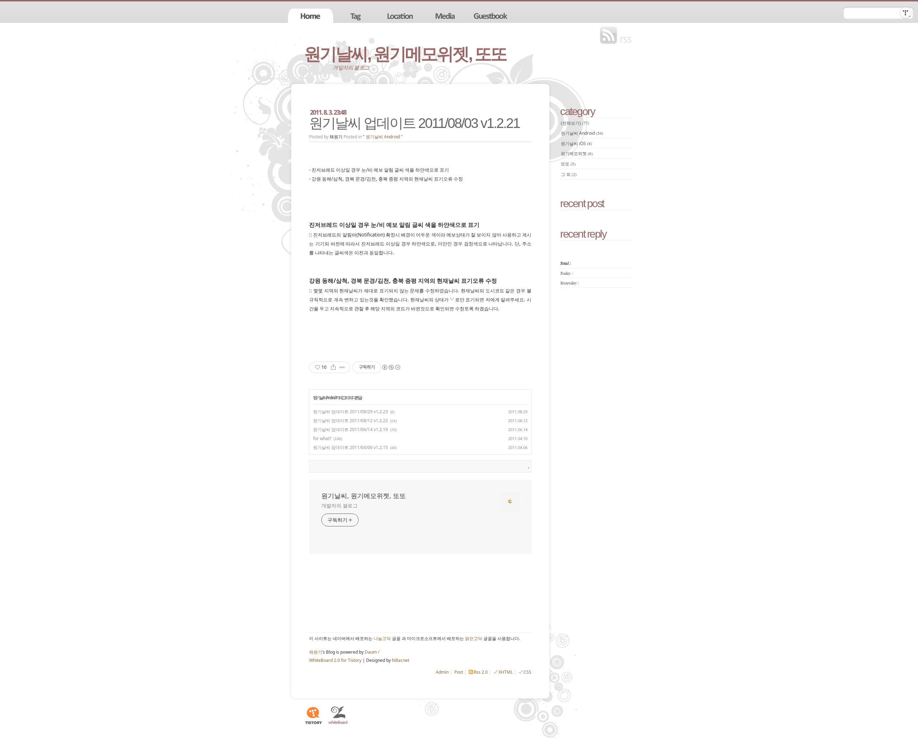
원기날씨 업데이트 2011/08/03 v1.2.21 (414, 123)
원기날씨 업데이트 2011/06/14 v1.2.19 (350, 429)
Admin (442, 672)
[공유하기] (333, 367)
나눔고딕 (382, 638)
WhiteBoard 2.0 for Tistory (335, 660)
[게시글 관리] (342, 367)
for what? (322, 438)
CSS (527, 672)
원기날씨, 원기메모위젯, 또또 (405, 53)
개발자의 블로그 (339, 505)
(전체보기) (575, 123)
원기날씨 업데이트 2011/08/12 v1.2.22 (350, 420)
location (400, 15)
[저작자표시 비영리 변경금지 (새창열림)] (391, 367)
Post (458, 672)
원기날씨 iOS (576, 143)
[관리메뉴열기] (905, 12)
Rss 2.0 (481, 672)
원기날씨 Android (324, 398)
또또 (568, 164)
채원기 (315, 652)
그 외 (569, 174)
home (310, 15)
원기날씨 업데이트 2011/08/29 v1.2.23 (350, 412)
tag (355, 15)
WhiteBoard (338, 715)
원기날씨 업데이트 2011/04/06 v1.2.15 (350, 447)
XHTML (505, 672)
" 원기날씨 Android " (383, 137)
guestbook (491, 15)
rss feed (617, 35)
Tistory (313, 715)
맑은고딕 (473, 638)
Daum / (372, 652)
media (446, 15)
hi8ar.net (400, 660)
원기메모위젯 (577, 154)
